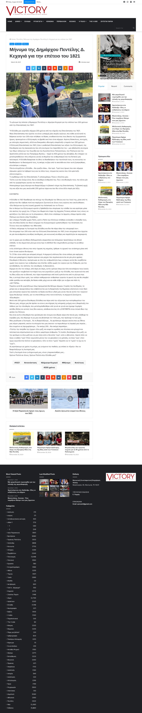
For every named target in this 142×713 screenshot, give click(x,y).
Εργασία (10, 563)
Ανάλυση (10, 512)
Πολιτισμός (11, 557)
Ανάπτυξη (10, 670)
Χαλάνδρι (10, 543)
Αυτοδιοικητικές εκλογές (16, 519)
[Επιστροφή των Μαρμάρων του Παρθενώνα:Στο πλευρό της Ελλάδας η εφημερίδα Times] (54, 494)
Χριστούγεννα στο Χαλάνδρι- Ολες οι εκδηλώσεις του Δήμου (120, 107)
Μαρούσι (10, 629)
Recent (114, 86)
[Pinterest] (49, 68)
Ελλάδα (10, 605)
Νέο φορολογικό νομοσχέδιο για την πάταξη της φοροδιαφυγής (122, 97)
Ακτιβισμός (11, 584)
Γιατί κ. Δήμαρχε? (13, 588)
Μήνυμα (66, 363)
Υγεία (9, 577)
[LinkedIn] (39, 68)
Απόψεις (10, 550)
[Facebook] (28, 68)
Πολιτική (10, 560)
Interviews (11, 691)
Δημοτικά (10, 694)
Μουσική (10, 660)
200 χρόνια (50, 367)
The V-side (93, 21)
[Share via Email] (74, 377)
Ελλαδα (27, 21)
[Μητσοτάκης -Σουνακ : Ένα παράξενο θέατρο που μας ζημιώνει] (104, 119)
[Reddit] (55, 68)
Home (10, 21)
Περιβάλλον (11, 553)
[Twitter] (33, 68)
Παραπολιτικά (12, 618)
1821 (18, 363)
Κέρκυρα (10, 643)
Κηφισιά (10, 591)
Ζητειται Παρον (107, 21)
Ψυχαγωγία (11, 687)
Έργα (9, 684)
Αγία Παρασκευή (13, 533)
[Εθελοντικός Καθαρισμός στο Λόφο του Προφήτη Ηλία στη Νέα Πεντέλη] (22, 438)
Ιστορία (10, 673)
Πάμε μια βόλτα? (13, 632)
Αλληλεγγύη (11, 680)
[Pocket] (71, 68)
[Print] (80, 377)
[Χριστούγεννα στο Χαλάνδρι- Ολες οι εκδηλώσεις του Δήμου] (104, 108)
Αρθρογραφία (12, 636)
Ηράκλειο (10, 601)
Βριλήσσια (11, 536)
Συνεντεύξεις (12, 646)
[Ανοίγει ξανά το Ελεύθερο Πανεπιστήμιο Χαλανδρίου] (44, 494)
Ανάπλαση (11, 677)
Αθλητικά (10, 697)
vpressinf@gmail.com (84, 504)
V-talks (82, 21)
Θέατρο (10, 653)
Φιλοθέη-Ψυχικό (13, 649)
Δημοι (17, 21)
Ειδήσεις (25, 44)
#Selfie (9, 581)
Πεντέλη (20, 39)
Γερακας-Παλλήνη (14, 539)
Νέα (8, 704)
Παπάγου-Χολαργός (14, 639)
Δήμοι (12, 44)
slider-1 (9, 522)
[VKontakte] (60, 68)
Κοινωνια (50, 21)
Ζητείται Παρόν (13, 594)
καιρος (9, 515)
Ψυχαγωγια (38, 21)
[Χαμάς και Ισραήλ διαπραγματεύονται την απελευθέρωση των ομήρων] (54, 488)
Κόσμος (10, 625)
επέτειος (80, 363)
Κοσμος (72, 21)
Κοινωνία (10, 546)
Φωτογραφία (12, 608)
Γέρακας (10, 663)
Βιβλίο (9, 612)
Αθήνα (9, 570)
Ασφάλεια (11, 667)
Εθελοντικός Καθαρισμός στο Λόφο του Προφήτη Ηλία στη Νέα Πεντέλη (21, 450)
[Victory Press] (26, 11)
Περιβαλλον (61, 21)
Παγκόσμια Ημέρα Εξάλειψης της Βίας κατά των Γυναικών (121, 139)
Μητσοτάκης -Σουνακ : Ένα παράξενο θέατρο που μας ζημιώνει (59, 2)
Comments (128, 86)
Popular (101, 86)
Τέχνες (10, 574)
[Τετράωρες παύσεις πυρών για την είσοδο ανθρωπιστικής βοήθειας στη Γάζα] (64, 494)
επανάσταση (31, 363)
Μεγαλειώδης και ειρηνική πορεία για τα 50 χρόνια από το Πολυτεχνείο (77, 450)
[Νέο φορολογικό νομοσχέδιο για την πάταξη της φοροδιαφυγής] (104, 97)
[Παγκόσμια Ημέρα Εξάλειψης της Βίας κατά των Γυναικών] (49, 438)
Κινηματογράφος (13, 567)
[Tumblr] (44, 68)
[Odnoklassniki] (65, 68)
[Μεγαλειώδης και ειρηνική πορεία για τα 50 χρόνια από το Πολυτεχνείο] (77, 438)
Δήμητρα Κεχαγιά (50, 363)
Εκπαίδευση (11, 656)
